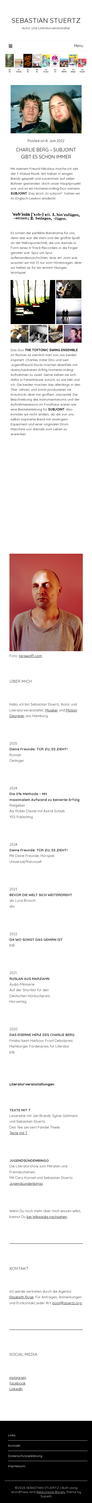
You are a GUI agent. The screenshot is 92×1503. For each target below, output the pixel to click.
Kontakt (14, 1445)
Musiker (51, 710)
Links (12, 1435)
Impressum (16, 1466)
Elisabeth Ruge (21, 1297)
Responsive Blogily (50, 1492)
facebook (17, 1383)
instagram (17, 1377)
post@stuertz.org (67, 1303)
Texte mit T (18, 1133)
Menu (78, 45)
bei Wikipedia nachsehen (47, 1217)
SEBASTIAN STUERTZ (46, 20)
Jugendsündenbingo (26, 1183)
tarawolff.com (30, 656)
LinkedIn (16, 1389)
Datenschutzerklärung (25, 1456)
